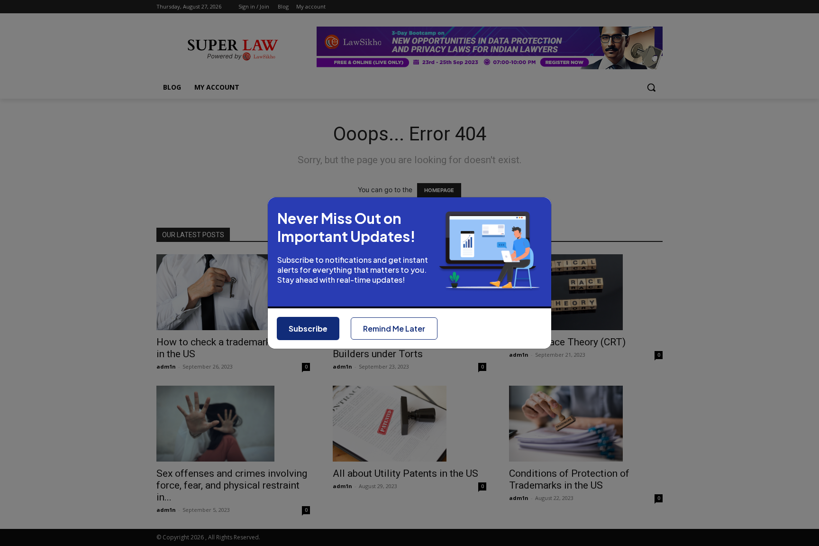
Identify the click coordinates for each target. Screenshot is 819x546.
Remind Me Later (394, 328)
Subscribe (308, 328)
